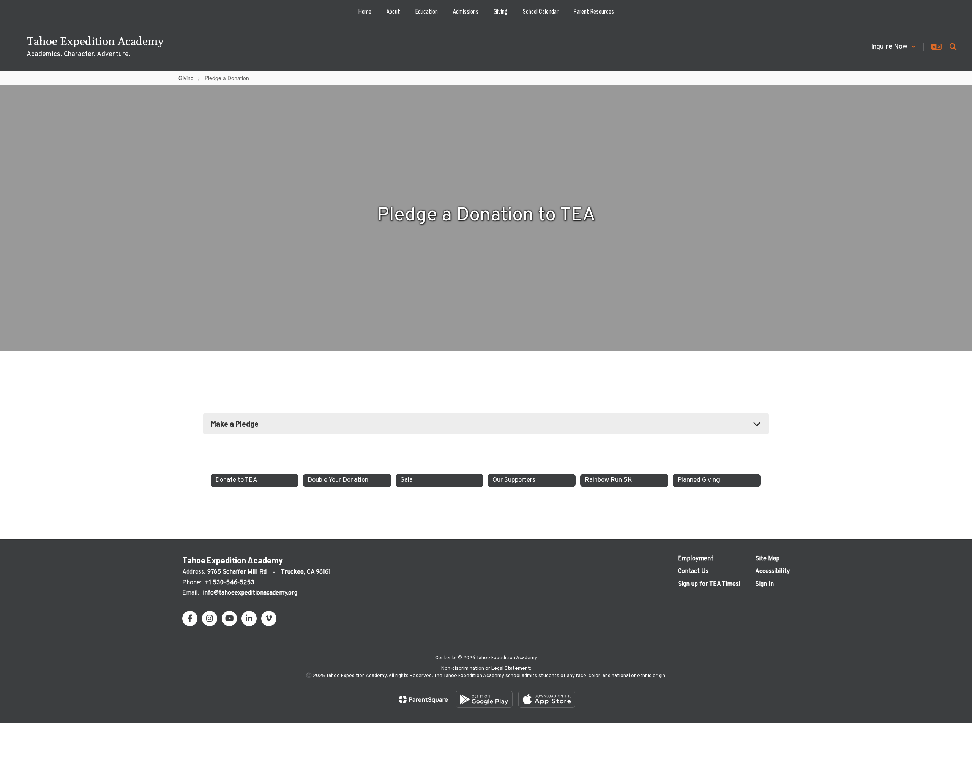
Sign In (764, 584)
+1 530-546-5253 (229, 583)
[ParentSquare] (423, 699)
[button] (893, 47)
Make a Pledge (235, 423)
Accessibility (772, 571)
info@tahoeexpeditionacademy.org (250, 593)
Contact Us (693, 571)
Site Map (767, 559)
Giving (186, 78)
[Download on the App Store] (546, 699)
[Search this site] (953, 47)
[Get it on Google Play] (484, 699)
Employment (695, 559)
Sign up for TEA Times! (709, 584)
